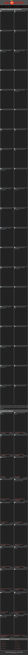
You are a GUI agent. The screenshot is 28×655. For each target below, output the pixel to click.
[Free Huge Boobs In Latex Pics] (7, 444)
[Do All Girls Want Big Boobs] (7, 556)
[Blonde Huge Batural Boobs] (21, 556)
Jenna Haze (3, 646)
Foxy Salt (3, 641)
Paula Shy (3, 648)
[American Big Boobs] (21, 511)
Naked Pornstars (17, 6)
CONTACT (12, 653)
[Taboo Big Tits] (21, 466)
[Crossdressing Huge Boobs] (21, 422)
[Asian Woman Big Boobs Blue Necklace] (21, 601)
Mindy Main (3, 643)
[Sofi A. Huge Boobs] (7, 601)
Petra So (16, 641)
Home (2, 6)
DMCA (16, 653)
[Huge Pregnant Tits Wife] (7, 534)
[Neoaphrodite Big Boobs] (21, 444)
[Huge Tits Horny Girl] (21, 534)
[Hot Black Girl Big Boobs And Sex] (7, 578)
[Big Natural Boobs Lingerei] (21, 624)
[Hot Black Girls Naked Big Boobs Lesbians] (21, 488)
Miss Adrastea (17, 648)
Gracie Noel (17, 646)
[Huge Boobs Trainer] (7, 511)
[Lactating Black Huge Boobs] (21, 578)
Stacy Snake (17, 643)
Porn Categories (8, 6)
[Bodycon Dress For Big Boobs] (7, 422)
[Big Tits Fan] (7, 466)
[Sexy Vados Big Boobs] (7, 488)
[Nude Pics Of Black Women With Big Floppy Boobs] (7, 624)
